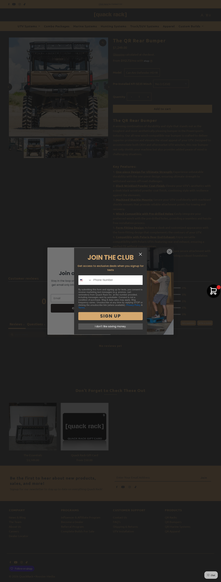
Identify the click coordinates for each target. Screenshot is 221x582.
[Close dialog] (140, 254)
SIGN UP (110, 316)
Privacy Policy (133, 305)
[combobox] (85, 280)
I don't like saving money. (110, 326)
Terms (81, 307)
